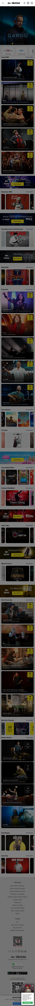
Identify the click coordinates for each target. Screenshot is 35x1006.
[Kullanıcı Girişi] (32, 3)
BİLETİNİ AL (27, 1002)
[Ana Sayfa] (13, 3)
